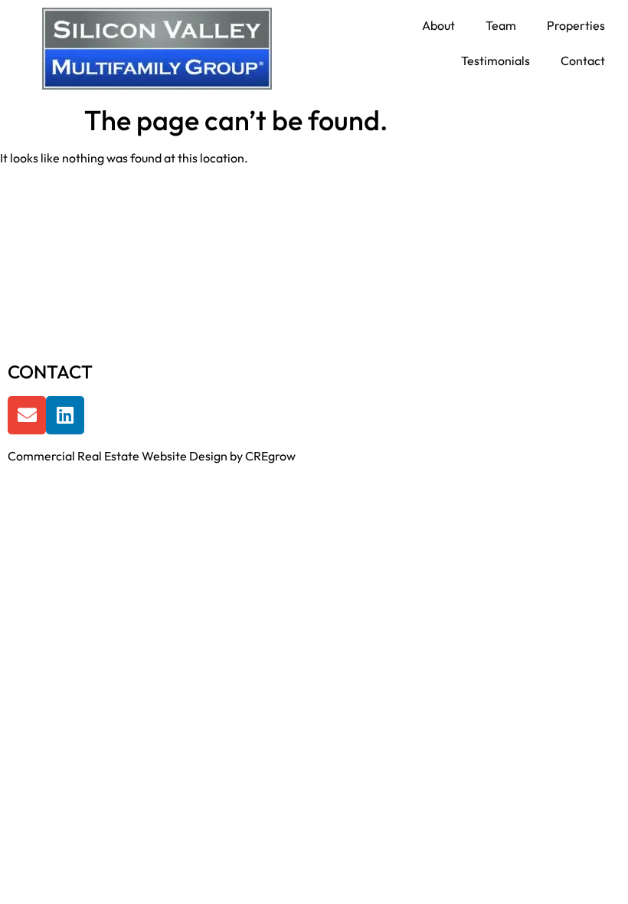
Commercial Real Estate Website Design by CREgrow (152, 455)
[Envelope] (27, 415)
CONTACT (50, 371)
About (438, 25)
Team (501, 25)
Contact (583, 60)
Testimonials (495, 60)
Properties (576, 25)
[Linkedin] (65, 415)
